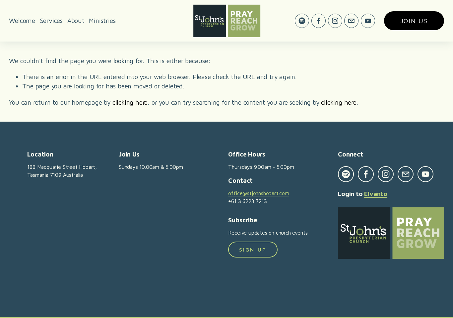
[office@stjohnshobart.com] (351, 21)
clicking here (130, 102)
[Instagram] (335, 21)
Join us (414, 21)
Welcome (22, 20)
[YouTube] (368, 21)
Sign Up (253, 250)
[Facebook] (318, 21)
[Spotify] (302, 21)
